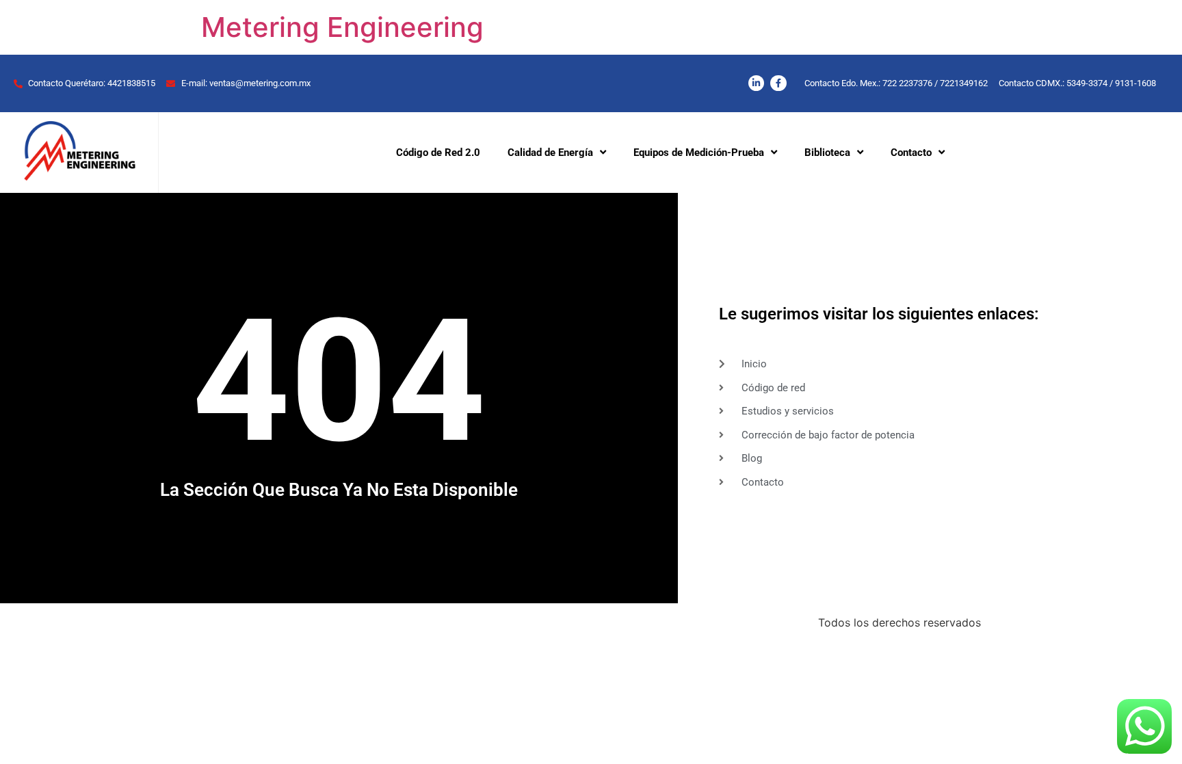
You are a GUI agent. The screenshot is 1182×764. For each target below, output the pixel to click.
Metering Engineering (342, 27)
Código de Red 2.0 (438, 152)
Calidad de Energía (550, 152)
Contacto (911, 152)
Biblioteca (827, 152)
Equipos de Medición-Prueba (698, 152)
